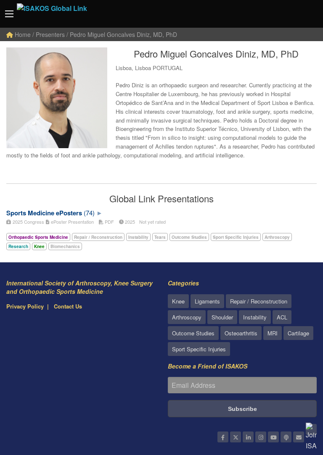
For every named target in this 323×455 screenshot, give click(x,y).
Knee (178, 301)
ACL (282, 317)
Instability (255, 317)
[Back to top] (295, 402)
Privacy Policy (25, 306)
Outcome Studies (193, 333)
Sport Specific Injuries (199, 349)
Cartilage (298, 333)
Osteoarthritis (241, 333)
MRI (272, 333)
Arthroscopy (186, 317)
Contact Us (68, 306)
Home (22, 34)
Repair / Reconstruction (258, 301)
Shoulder (222, 317)
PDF (108, 221)
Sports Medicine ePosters (44, 212)
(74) (89, 212)
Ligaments (207, 301)
